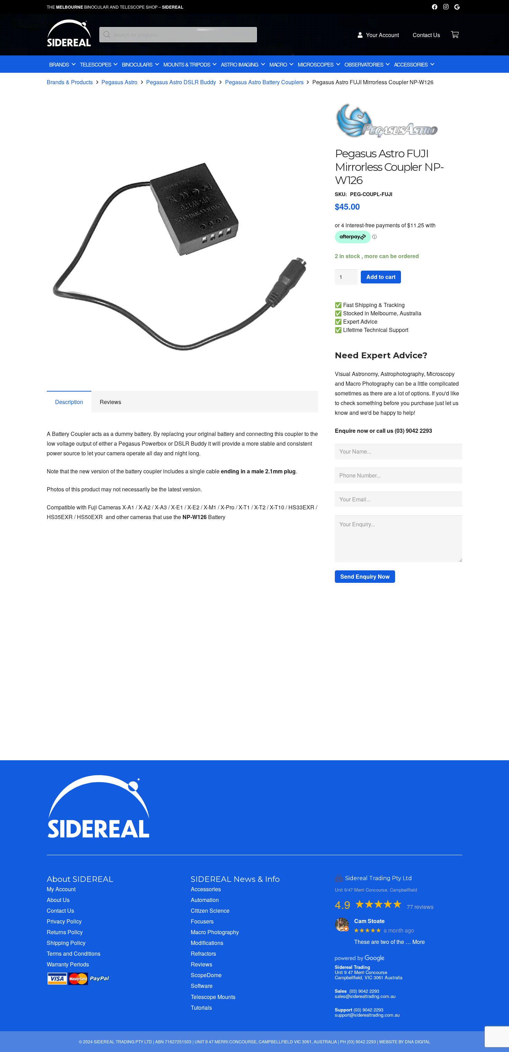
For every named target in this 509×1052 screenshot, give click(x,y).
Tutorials (201, 1007)
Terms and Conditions (73, 953)
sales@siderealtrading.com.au (365, 996)
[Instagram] (445, 6)
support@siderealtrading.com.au (367, 1014)
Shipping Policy (66, 943)
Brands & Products (70, 82)
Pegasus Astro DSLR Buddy (181, 82)
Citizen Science (210, 910)
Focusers (202, 921)
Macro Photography (215, 932)
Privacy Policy (64, 921)
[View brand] (387, 142)
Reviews (201, 964)
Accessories (206, 889)
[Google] (456, 6)
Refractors (203, 953)
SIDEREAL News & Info (235, 879)
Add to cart (380, 277)
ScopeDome (206, 975)
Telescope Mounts (213, 997)
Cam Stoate (369, 921)
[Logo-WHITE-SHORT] (69, 36)
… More (415, 942)
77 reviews (420, 907)
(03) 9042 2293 (364, 991)
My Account (61, 889)
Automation (205, 900)
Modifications (207, 943)
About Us (58, 900)
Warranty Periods (68, 964)
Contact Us (60, 910)
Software (202, 986)
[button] (307, 130)
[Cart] (454, 34)
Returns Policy (65, 932)
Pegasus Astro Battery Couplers (264, 82)
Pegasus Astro (119, 82)
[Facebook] (434, 6)
